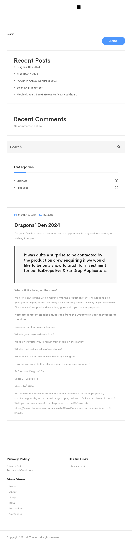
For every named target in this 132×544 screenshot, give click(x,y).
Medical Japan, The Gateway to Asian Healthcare (47, 94)
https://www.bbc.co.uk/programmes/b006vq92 (43, 408)
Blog (12, 502)
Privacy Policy (15, 466)
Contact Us (15, 513)
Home (12, 486)
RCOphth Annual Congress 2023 (37, 80)
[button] (78, 6)
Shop (12, 497)
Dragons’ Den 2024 (28, 67)
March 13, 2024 (27, 214)
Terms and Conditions (20, 470)
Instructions (16, 508)
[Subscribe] (118, 147)
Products (22, 187)
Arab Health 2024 (27, 74)
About (12, 491)
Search (10, 33)
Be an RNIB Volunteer (30, 87)
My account (78, 466)
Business (22, 180)
